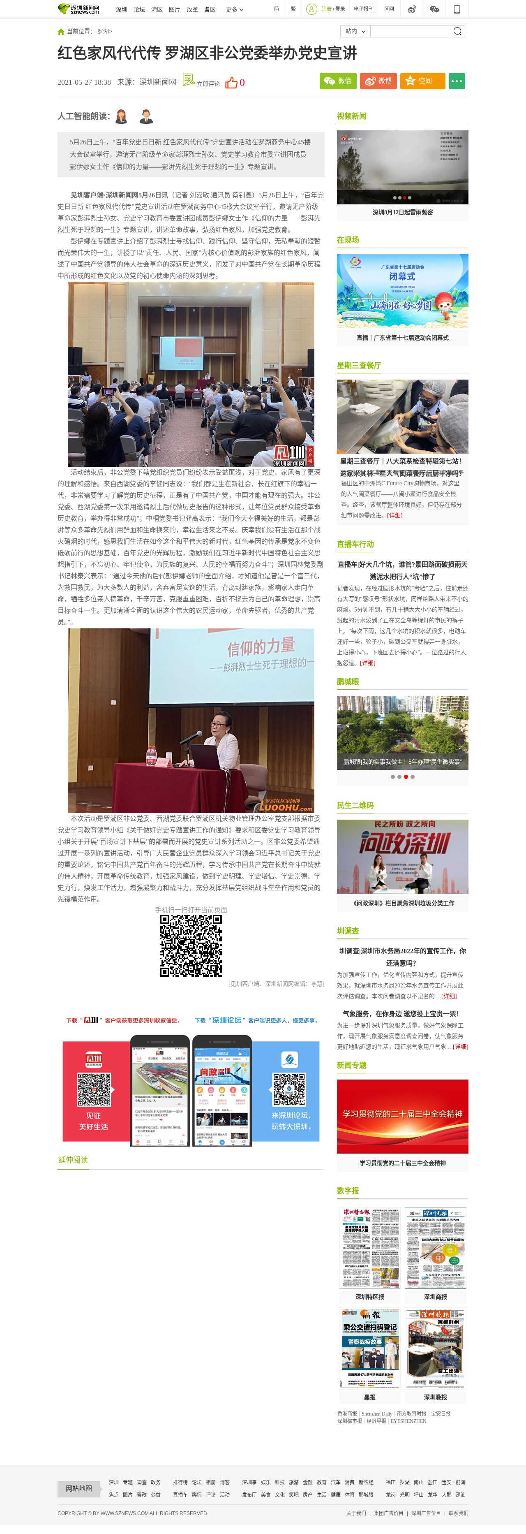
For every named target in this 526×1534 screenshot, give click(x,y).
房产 (308, 1495)
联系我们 (458, 1513)
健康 (336, 1495)
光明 (405, 1495)
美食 (266, 1495)
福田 (391, 1482)
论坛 (139, 9)
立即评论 (208, 84)
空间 (425, 80)
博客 (225, 1482)
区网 (389, 9)
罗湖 (103, 31)
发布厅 (249, 1495)
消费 (350, 1482)
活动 (225, 1495)
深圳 (121, 9)
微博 (385, 80)
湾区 (157, 9)
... (457, 81)
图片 (174, 9)
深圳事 (249, 1482)
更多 (232, 9)
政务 (156, 1482)
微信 (344, 80)
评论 (211, 1495)
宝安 (447, 1482)
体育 (350, 1495)
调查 (142, 1482)
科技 (280, 1482)
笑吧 (294, 1495)
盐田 (433, 1482)
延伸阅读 (73, 1160)
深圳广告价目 (426, 1513)
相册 (211, 1482)
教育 (322, 1482)
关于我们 (356, 1513)
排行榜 (180, 1482)
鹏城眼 (366, 1495)
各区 (210, 9)
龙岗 (391, 1495)
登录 (340, 9)
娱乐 (266, 1482)
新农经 (366, 1482)
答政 (142, 1495)
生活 (322, 1495)
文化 (280, 1495)
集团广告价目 (389, 1513)
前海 (461, 1482)
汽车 (336, 1482)
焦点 (114, 1495)
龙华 (433, 1495)
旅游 (294, 1482)
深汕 (461, 1495)
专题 (128, 1482)
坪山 (419, 1495)
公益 (156, 1495)
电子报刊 (364, 9)
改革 (192, 9)
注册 (327, 9)
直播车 (180, 1495)
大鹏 (447, 1495)
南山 (419, 1482)
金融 (308, 1482)
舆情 (197, 1495)
